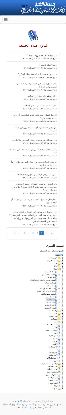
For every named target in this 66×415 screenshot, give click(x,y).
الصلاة (55, 269)
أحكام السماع (53, 383)
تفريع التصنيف (58, 251)
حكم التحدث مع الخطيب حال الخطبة (40, 107)
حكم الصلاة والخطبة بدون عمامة (40, 97)
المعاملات (54, 319)
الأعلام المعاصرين (52, 375)
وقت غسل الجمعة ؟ (40, 66)
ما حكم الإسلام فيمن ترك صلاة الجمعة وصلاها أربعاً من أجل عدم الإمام (34, 164)
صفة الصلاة (51, 286)
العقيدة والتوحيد (52, 261)
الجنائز (56, 327)
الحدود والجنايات (52, 358)
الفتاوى (58, 255)
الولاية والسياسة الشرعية (49, 363)
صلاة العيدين (51, 302)
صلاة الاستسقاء (49, 308)
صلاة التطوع (51, 297)
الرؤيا (56, 386)
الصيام (55, 313)
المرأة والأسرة (53, 377)
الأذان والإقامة (50, 277)
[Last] (14, 233)
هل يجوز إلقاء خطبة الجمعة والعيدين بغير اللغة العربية (36, 130)
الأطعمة (55, 344)
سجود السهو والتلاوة (48, 294)
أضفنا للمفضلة (21, 407)
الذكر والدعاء (53, 352)
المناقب (55, 341)
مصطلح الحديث (52, 372)
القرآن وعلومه (53, 258)
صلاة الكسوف (50, 305)
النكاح (56, 322)
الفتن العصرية (53, 366)
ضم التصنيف (45, 251)
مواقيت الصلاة (50, 283)
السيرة (55, 338)
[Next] (19, 233)
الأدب (56, 350)
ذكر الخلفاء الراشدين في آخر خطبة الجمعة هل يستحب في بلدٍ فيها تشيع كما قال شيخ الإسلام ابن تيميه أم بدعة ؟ (35, 188)
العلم (56, 263)
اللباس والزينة (53, 347)
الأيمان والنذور (53, 355)
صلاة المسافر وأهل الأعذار (46, 291)
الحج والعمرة (53, 316)
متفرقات (55, 388)
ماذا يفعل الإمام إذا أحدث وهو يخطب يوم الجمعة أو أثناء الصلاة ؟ (34, 202)
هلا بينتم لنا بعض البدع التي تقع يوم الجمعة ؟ (37, 176)
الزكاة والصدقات (52, 311)
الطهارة (55, 266)
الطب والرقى (53, 380)
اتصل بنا (33, 407)
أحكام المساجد (50, 272)
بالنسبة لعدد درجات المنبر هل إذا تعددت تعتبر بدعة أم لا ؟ (33, 152)
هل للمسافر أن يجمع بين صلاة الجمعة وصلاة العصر (34, 141)
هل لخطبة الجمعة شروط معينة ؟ (39, 57)
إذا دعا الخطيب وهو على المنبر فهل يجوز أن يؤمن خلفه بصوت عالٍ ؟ (35, 117)
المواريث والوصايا (52, 330)
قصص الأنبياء (53, 336)
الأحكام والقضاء (52, 325)
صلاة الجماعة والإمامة (47, 288)
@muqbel (17, 401)
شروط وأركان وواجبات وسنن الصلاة (42, 280)
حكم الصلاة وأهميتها (48, 274)
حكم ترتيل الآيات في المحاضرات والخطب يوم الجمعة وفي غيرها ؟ (36, 86)
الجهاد (56, 333)
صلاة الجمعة (51, 299)
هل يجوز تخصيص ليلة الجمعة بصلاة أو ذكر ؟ (37, 75)
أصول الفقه (54, 361)
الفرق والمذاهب (52, 369)
